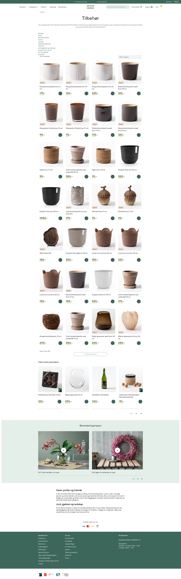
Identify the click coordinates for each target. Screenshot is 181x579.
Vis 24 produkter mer (90, 354)
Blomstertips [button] (62, 7)
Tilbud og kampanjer (71, 552)
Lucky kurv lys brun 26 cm (49, 295)
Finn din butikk (69, 538)
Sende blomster (43, 541)
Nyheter (41, 33)
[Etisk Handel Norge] (65, 575)
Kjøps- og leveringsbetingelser (47, 555)
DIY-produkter (43, 52)
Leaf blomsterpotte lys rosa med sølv (76, 212)
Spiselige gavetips (44, 44)
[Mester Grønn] (90, 7)
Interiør (41, 42)
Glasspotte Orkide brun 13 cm (51, 128)
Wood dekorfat (45, 253)
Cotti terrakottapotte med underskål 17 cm (76, 337)
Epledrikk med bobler (100, 395)
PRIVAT (176, 2)
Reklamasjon (42, 549)
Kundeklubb (68, 541)
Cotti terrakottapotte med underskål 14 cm (128, 296)
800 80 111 (137, 540)
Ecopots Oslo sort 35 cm (127, 170)
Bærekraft (68, 555)
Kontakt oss (42, 538)
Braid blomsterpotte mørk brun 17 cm (76, 296)
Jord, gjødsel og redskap (46, 48)
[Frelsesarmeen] (45, 575)
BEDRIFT (169, 2)
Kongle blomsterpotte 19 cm (50, 336)
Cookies (40, 564)
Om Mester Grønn (70, 547)
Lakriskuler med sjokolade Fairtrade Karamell (129, 396)
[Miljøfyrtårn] (58, 575)
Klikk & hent (41, 544)
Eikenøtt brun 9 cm (99, 211)
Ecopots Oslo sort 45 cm (49, 211)
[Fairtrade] (40, 575)
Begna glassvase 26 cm (73, 395)
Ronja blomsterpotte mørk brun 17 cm (102, 129)
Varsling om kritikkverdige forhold (48, 561)
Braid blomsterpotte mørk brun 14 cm (128, 88)
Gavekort (41, 54)
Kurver (40, 40)
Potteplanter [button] (33, 7)
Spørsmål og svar (43, 552)
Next (141, 413)
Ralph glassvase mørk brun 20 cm (103, 337)
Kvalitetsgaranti (102, 2)
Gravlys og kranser (45, 50)
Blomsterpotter (43, 38)
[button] (149, 7)
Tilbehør (42, 12)
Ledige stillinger (69, 544)
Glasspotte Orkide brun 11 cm (77, 128)
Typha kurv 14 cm (98, 170)
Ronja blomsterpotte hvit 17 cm (50, 88)
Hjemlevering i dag (81, 2)
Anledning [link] (53, 7)
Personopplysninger (44, 558)
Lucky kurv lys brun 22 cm (102, 253)
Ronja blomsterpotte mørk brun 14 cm (128, 129)
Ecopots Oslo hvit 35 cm (101, 295)
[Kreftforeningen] (51, 575)
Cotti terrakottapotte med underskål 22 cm (76, 171)
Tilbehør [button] (43, 7)
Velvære (41, 46)
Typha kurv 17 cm (46, 170)
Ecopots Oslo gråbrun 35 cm (76, 253)
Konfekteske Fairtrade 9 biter (49, 395)
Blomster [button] (22, 7)
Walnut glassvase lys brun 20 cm (129, 337)
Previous (136, 413)
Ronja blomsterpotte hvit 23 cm (102, 88)
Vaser (40, 35)
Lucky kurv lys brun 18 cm (128, 253)
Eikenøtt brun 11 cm (125, 211)
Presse (67, 558)
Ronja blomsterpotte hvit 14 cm (76, 88)
